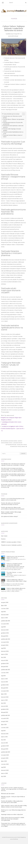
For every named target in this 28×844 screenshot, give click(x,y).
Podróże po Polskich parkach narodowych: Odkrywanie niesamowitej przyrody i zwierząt (15, 565)
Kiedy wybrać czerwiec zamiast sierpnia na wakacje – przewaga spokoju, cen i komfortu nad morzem (13, 789)
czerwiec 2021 (4, 727)
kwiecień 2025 (4, 630)
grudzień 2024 (5, 633)
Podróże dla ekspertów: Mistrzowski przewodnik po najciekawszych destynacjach (12, 508)
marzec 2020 (4, 773)
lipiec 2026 (4, 605)
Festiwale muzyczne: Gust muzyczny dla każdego (12, 117)
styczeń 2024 (4, 660)
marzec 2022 (4, 700)
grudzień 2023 (5, 663)
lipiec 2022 (4, 694)
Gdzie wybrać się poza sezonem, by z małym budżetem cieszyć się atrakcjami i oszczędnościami (12, 819)
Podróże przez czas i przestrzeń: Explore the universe (15, 557)
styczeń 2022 (4, 706)
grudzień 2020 (5, 746)
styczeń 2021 (4, 743)
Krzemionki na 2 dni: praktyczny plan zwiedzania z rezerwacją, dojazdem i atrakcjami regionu (13, 480)
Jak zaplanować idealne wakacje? (9, 516)
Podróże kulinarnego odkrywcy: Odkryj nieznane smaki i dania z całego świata (14, 581)
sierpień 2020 (4, 758)
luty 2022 (3, 703)
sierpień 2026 (4, 602)
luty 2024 (3, 657)
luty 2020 (3, 776)
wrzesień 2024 (5, 642)
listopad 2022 (4, 688)
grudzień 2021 (4, 709)
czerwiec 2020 (5, 764)
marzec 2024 (4, 654)
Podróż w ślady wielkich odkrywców (16, 588)
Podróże (14, 18)
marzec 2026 (4, 617)
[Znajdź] (26, 2)
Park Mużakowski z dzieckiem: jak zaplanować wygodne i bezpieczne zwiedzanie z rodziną (13, 464)
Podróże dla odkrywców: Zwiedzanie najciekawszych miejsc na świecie (10, 503)
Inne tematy (4, 536)
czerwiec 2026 (5, 608)
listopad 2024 (4, 636)
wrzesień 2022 (5, 691)
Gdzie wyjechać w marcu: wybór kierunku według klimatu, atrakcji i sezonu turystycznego (14, 806)
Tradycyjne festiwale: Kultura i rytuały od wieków (12, 136)
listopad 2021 (4, 712)
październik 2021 (5, 715)
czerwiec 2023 (4, 672)
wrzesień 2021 (5, 718)
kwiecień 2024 (4, 651)
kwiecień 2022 (4, 697)
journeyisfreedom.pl (13, 36)
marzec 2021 (4, 736)
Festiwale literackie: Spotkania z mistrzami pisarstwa (13, 126)
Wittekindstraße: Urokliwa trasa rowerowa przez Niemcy (16, 445)
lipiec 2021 (4, 724)
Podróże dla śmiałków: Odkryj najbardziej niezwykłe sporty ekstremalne (11, 801)
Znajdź (23, 453)
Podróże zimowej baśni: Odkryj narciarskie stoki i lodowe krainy (11, 441)
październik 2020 (5, 752)
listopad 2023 (4, 666)
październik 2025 (5, 620)
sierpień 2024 (4, 645)
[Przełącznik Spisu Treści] (22, 114)
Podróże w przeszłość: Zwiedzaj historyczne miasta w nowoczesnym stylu (12, 499)
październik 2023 (5, 669)
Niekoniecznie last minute (8, 793)
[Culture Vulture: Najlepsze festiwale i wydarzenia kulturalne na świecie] (13, 47)
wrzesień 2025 (5, 623)
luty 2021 (3, 739)
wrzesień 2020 (5, 755)
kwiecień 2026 (4, 614)
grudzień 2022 (5, 685)
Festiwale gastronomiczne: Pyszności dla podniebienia (12, 123)
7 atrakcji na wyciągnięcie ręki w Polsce (12, 426)
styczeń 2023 (4, 681)
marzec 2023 (4, 678)
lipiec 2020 (4, 761)
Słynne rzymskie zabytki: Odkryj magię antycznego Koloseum (11, 512)
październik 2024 (5, 639)
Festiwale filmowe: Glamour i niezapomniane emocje (13, 120)
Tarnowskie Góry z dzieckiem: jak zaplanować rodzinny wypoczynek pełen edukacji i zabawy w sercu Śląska (13, 825)
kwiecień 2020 (5, 770)
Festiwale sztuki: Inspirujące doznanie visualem (12, 129)
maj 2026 (3, 611)
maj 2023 (3, 675)
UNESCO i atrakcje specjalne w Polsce (11, 542)
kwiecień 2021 (4, 733)
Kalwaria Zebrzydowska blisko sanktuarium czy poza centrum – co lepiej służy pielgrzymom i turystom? (13, 475)
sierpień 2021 (4, 721)
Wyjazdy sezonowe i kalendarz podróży (11, 545)
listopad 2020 (4, 749)
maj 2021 (3, 730)
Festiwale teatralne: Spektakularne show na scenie (13, 132)
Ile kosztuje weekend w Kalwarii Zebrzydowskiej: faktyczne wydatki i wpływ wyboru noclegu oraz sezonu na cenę (14, 486)
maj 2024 (3, 648)
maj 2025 (3, 627)
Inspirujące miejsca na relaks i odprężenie (12, 814)
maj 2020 (3, 767)
